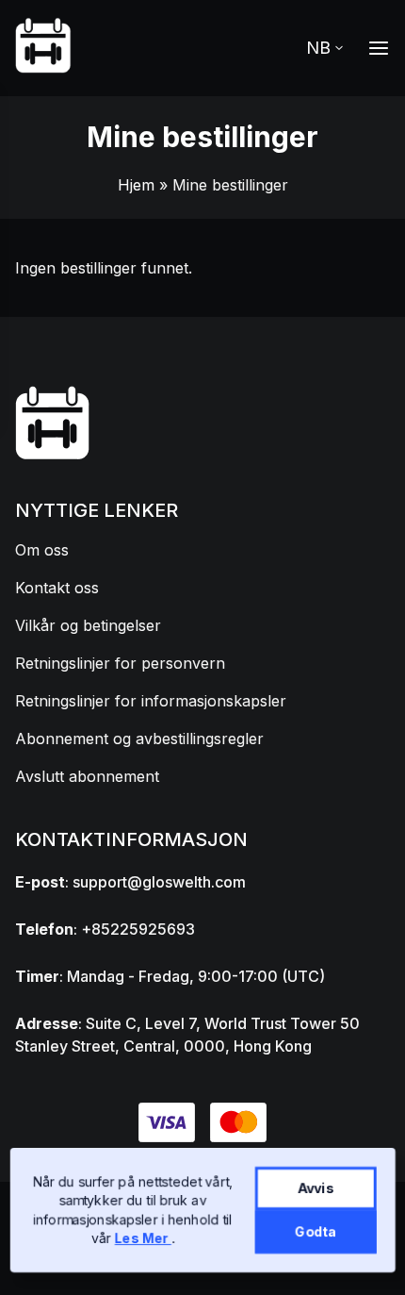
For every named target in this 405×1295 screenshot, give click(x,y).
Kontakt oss (57, 587)
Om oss (42, 549)
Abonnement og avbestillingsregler (139, 738)
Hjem (136, 184)
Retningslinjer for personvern (120, 663)
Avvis (316, 1188)
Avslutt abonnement (87, 776)
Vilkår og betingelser (88, 625)
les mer (143, 1238)
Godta (315, 1231)
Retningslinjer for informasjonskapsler (150, 700)
